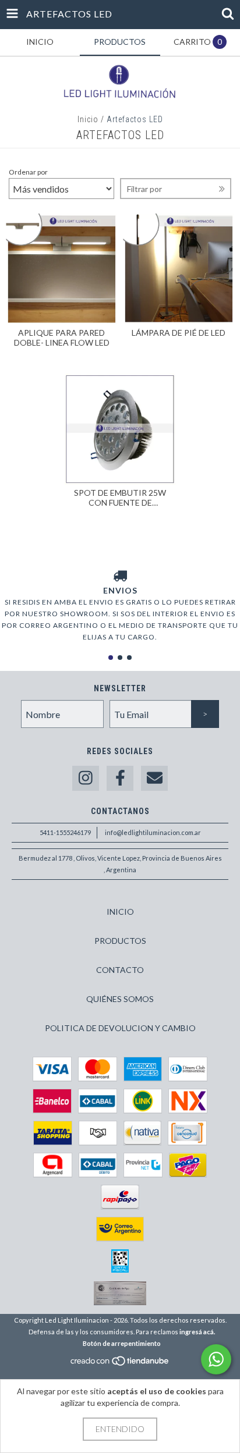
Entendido (120, 1429)
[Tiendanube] (120, 1364)
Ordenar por (28, 172)
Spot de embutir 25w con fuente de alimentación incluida (120, 497)
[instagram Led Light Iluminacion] (85, 778)
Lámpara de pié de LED (178, 333)
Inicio (87, 119)
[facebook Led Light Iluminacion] (120, 778)
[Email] (154, 778)
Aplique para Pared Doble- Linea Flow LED (62, 337)
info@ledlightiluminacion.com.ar (153, 832)
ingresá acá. (197, 1331)
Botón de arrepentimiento (122, 1343)
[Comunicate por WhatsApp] (216, 1359)
